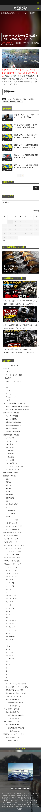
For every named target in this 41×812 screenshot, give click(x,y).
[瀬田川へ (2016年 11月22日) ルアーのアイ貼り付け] (20, 262)
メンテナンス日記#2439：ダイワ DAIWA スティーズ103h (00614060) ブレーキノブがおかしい (21, 325)
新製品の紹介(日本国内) (13, 422)
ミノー (8, 614)
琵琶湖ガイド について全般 (15, 690)
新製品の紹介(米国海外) (13, 425)
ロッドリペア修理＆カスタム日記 (14, 403)
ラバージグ (9, 655)
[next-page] (22, 175)
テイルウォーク (11, 397)
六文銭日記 (11, 514)
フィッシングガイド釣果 (14, 526)
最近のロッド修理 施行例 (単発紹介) (17, 406)
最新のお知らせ (15, 706)
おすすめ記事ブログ (12, 463)
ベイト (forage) (11, 636)
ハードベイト (10, 583)
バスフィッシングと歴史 (11, 561)
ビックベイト (10, 586)
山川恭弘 (31, 99)
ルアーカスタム (11, 658)
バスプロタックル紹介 (10, 536)
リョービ (8, 394)
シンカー (8, 646)
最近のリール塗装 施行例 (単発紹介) (17, 410)
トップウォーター (11, 630)
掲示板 (5, 681)
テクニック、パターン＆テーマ (13, 564)
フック (8, 633)
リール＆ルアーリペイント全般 (16, 684)
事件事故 (11, 450)
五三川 (8, 479)
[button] (38, 8)
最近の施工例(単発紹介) (15, 703)
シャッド (8, 605)
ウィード (8, 589)
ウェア (8, 592)
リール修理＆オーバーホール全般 (17, 687)
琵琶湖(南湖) (10, 498)
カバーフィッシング (12, 567)
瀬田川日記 (11, 510)
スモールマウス (11, 621)
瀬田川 (8, 507)
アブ (7, 384)
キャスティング (11, 595)
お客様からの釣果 (11, 523)
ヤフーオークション (12, 469)
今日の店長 (7, 378)
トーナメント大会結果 (26, 13)
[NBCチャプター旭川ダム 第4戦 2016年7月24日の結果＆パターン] (7, 127)
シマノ (8, 391)
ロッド (8, 665)
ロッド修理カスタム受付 (11, 722)
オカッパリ (9, 580)
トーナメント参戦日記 (13, 529)
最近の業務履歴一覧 (12, 699)
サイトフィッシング (12, 570)
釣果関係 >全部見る (8, 13)
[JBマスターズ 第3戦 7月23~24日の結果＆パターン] (7, 157)
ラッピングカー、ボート (11, 542)
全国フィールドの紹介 (10, 473)
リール (8, 662)
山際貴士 (5, 101)
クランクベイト (11, 602)
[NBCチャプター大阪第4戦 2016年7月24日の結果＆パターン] (7, 137)
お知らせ (6, 369)
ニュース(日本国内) (12, 416)
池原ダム (8, 482)
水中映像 (11, 454)
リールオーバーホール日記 (12, 381)
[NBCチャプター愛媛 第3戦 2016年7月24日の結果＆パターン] (7, 147)
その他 (8, 400)
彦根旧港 (8, 485)
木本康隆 (12, 101)
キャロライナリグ (11, 599)
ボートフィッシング (12, 573)
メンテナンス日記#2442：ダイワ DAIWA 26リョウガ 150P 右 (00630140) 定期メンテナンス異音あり (21, 301)
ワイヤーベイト (11, 652)
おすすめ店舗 (10, 460)
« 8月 (4, 241)
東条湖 (8, 517)
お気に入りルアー (11, 444)
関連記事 (7, 108)
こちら (22, 79)
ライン (8, 643)
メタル (8, 618)
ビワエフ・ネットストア (11, 365)
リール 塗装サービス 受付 (11, 709)
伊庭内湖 (8, 488)
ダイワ (8, 387)
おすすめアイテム (11, 441)
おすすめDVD (10, 438)
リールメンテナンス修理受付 (12, 696)
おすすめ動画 (10, 447)
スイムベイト (10, 608)
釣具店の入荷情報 (11, 428)
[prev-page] (18, 175)
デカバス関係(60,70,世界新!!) (12, 532)
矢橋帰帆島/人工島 (12, 504)
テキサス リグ (10, 627)
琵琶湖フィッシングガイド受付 (13, 734)
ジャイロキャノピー (12, 554)
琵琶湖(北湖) (10, 495)
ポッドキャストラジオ (10, 539)
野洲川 (8, 501)
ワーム (8, 649)
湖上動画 (11, 457)
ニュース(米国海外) (12, 419)
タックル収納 (10, 624)
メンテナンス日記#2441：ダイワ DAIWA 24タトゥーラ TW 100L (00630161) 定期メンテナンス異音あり (21, 349)
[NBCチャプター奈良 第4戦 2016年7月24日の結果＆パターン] (7, 167)
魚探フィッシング (11, 577)
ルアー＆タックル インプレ (15, 466)
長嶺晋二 (19, 101)
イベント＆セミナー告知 (14, 375)
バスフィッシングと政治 (11, 558)
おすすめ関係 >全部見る (11, 435)
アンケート (9, 372)
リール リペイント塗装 (13, 548)
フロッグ (8, 611)
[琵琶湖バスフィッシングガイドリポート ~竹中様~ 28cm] (7, 117)
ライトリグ (9, 640)
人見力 (24, 99)
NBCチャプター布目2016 (14, 99)
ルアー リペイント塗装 (13, 551)
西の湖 (8, 491)
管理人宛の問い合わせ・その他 (16, 693)
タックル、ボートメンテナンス (13, 545)
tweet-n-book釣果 (12, 520)
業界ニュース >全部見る (11, 413)
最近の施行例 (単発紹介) (16, 715)
